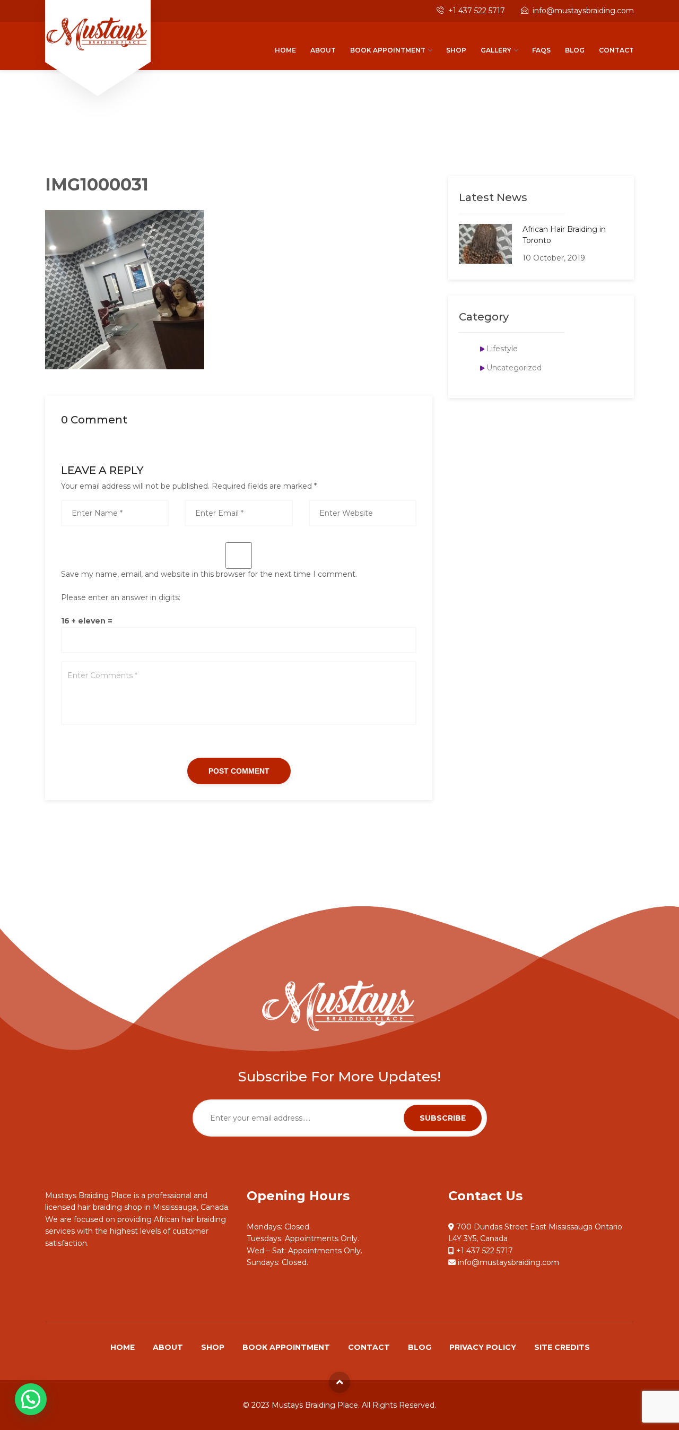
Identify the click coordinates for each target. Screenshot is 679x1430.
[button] (31, 1399)
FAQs (541, 50)
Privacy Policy (482, 1347)
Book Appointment (387, 50)
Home (285, 50)
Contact (616, 50)
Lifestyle (502, 348)
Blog (575, 50)
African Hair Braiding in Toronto (564, 234)
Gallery (496, 50)
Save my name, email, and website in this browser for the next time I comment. (209, 574)
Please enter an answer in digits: (120, 597)
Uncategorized (514, 367)
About (323, 50)
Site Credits (562, 1347)
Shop (456, 50)
